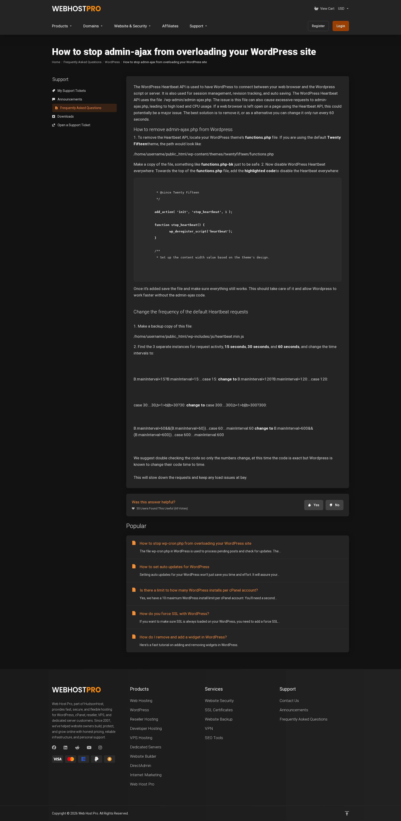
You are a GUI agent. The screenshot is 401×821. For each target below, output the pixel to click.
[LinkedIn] (65, 748)
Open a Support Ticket (73, 125)
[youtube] (89, 748)
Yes (316, 505)
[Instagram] (100, 748)
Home (56, 62)
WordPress (112, 62)
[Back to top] (347, 813)
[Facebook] (54, 748)
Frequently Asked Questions (82, 62)
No (337, 505)
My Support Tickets (71, 91)
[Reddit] (77, 748)
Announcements (69, 99)
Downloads (65, 116)
